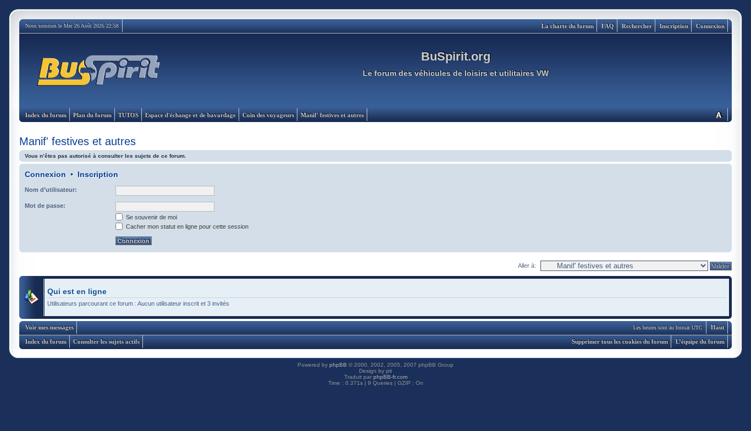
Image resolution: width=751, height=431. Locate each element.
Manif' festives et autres (332, 115)
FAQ (607, 26)
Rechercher (637, 26)
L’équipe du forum (700, 341)
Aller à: (527, 265)
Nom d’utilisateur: (51, 189)
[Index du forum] (99, 71)
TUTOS (128, 115)
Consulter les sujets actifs (106, 341)
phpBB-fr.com (390, 377)
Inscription (674, 26)
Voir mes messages (49, 327)
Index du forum (46, 115)
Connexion (710, 26)
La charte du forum (568, 26)
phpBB (338, 365)
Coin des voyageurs (268, 115)
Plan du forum (92, 115)
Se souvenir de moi (150, 217)
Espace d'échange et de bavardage (190, 115)
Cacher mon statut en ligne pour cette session (186, 226)
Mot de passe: (45, 205)
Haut (718, 327)
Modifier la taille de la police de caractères (718, 114)
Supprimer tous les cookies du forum (620, 341)
